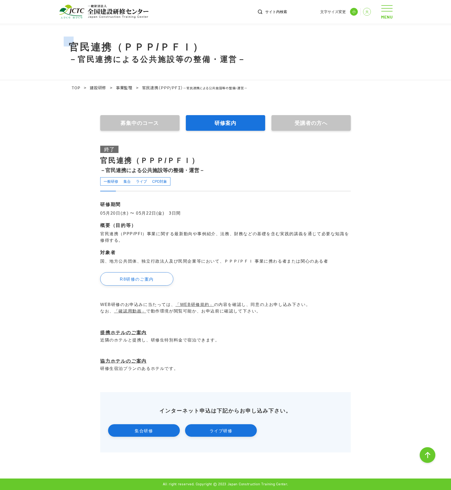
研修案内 (225, 123)
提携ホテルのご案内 (123, 332)
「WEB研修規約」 (194, 304)
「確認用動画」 (130, 311)
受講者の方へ (311, 123)
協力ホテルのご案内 (123, 361)
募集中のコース (140, 123)
